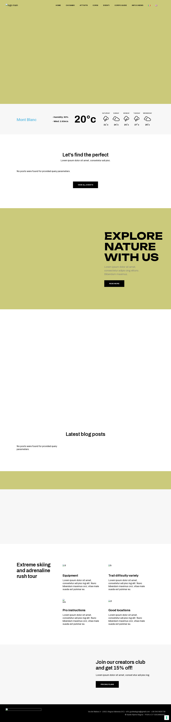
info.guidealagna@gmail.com (138, 712)
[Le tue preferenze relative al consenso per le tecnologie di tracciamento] (166, 717)
